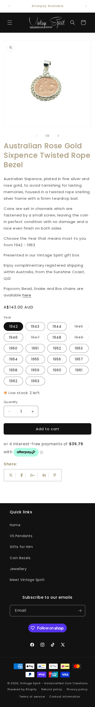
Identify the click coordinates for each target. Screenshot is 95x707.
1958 (13, 370)
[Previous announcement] (9, 6)
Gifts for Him (21, 546)
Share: (10, 464)
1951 (35, 348)
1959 (35, 370)
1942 (13, 326)
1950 (13, 348)
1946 (13, 337)
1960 (57, 370)
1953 (79, 348)
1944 (57, 326)
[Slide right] (58, 135)
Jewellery (18, 568)
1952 (57, 348)
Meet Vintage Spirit (27, 579)
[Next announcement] (86, 6)
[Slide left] (36, 135)
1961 (79, 370)
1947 (38, 338)
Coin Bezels (20, 558)
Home (15, 525)
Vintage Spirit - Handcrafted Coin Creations (54, 683)
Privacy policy (77, 689)
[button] (9, 22)
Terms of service (32, 697)
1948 (57, 337)
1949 (82, 338)
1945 (82, 327)
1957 (79, 359)
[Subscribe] (79, 610)
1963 (35, 381)
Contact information (64, 697)
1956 (57, 359)
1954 (13, 359)
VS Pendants (21, 535)
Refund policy (51, 689)
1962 (13, 381)
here (26, 295)
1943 (35, 326)
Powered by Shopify (22, 689)
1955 (35, 359)
